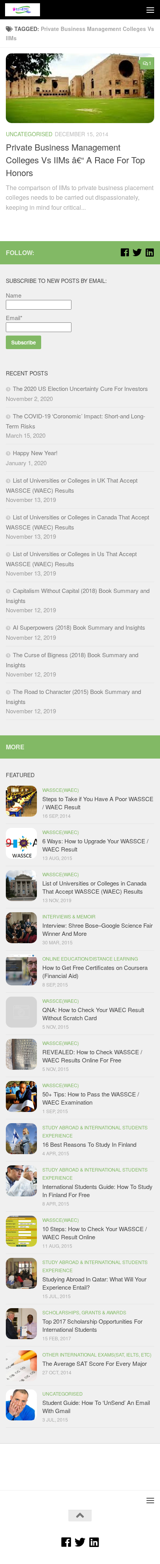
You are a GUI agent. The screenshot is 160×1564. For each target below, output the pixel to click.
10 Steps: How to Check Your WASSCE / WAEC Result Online (94, 1233)
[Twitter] (137, 252)
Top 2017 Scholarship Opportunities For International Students (92, 1325)
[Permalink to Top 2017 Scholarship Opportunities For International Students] (21, 1323)
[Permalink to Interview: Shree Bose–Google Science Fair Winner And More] (21, 927)
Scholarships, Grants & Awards (84, 1312)
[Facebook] (124, 252)
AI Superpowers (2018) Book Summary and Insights (79, 627)
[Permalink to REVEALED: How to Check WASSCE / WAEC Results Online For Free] (21, 1054)
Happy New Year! (35, 453)
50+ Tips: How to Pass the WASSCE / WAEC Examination (90, 1098)
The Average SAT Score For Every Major (94, 1363)
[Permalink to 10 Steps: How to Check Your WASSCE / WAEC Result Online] (21, 1231)
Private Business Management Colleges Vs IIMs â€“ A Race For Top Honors (75, 159)
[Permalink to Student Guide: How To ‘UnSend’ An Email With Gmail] (21, 1404)
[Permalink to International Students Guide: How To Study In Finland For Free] (21, 1180)
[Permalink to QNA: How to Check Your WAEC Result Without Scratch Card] (21, 1012)
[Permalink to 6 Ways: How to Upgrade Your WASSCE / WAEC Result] (21, 843)
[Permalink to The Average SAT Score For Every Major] (21, 1365)
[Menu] (150, 9)
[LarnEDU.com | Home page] (28, 9)
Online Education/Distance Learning (90, 958)
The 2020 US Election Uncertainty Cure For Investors (80, 388)
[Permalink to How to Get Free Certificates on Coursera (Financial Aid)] (21, 969)
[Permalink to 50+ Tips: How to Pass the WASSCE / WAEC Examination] (21, 1096)
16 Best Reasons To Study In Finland (89, 1144)
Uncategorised (29, 134)
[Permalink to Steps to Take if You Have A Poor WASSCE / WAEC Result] (21, 801)
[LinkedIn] (149, 252)
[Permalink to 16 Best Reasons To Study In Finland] (21, 1138)
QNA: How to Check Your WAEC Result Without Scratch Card (93, 1014)
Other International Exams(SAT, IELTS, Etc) (96, 1354)
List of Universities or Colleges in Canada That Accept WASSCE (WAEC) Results (94, 887)
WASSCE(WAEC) (60, 789)
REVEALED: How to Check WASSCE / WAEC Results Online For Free (92, 1056)
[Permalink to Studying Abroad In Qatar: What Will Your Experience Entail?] (21, 1273)
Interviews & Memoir (69, 916)
